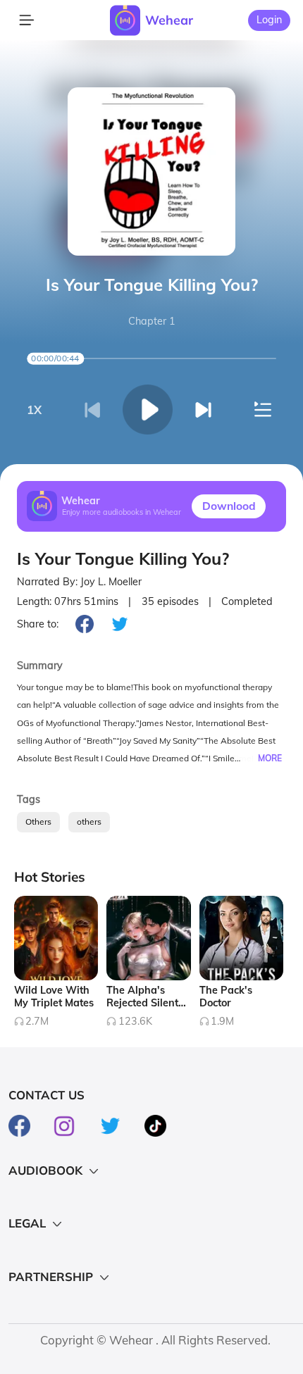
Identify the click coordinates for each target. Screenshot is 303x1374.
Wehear (169, 19)
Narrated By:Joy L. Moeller (79, 582)
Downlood (229, 506)
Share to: (37, 624)
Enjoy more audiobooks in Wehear (121, 512)
